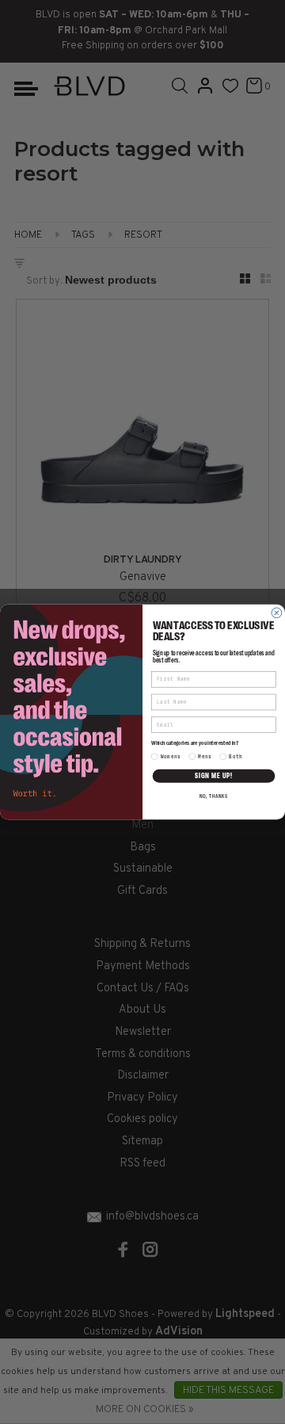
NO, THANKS (214, 796)
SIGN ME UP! (214, 776)
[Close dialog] (277, 613)
